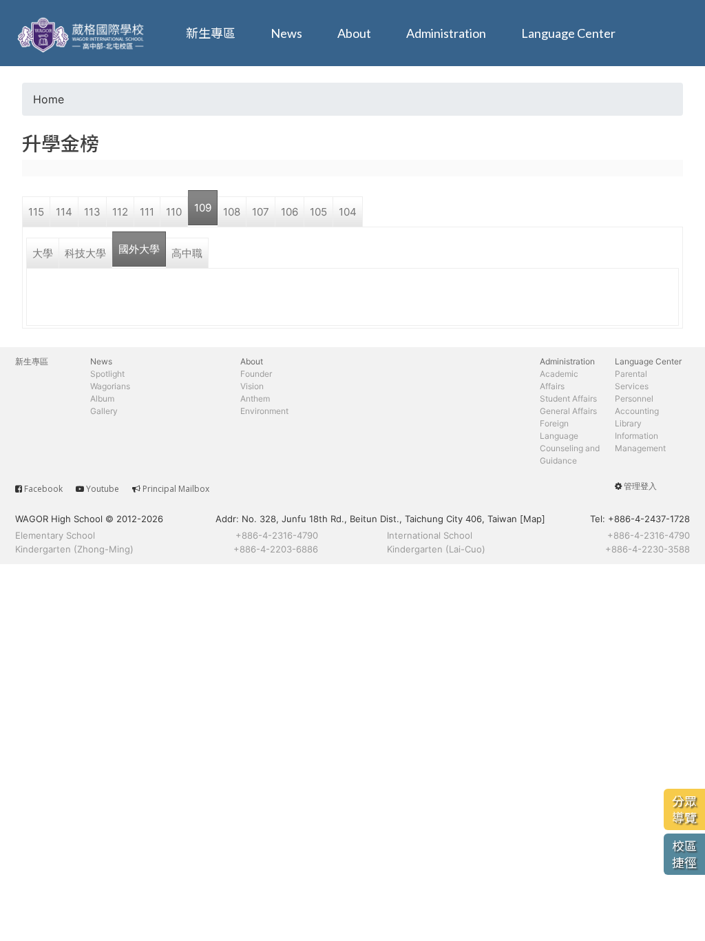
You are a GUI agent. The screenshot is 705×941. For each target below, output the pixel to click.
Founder (256, 374)
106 (289, 211)
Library (628, 423)
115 (36, 211)
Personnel (634, 398)
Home (48, 99)
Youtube (102, 489)
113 (92, 211)
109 (202, 207)
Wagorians (110, 386)
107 (260, 211)
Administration (446, 33)
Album (102, 398)
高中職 (186, 253)
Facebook (43, 489)
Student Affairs (568, 398)
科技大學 (85, 253)
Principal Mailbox (176, 489)
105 (318, 211)
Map (532, 518)
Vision (252, 386)
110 (174, 211)
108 (231, 211)
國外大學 (139, 249)
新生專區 (210, 33)
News (286, 33)
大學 (42, 253)
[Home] (82, 33)
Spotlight (107, 374)
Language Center (568, 33)
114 (64, 211)
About (354, 33)
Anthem (255, 398)
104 (348, 211)
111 (147, 211)
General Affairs (568, 411)
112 (120, 211)
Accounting (637, 411)
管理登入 (640, 486)
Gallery (104, 411)
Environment (264, 411)
